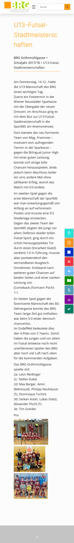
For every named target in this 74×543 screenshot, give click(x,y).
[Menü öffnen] (33, 7)
